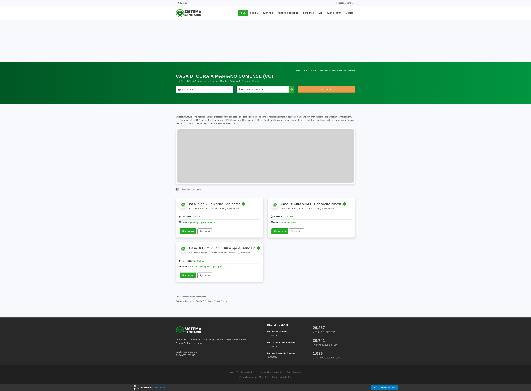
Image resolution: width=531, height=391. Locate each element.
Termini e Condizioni (246, 372)
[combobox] (204, 89)
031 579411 (197, 216)
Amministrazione (294, 372)
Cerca (328, 89)
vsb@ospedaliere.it (288, 222)
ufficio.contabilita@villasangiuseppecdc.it (207, 266)
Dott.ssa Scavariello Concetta (281, 353)
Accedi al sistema (345, 3)
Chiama (206, 231)
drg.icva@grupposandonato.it (202, 222)
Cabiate (208, 301)
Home (230, 372)
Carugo (179, 301)
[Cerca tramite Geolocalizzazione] (291, 89)
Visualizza (189, 231)
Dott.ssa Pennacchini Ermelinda (282, 342)
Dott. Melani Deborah (277, 331)
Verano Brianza (220, 301)
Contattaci (184, 3)
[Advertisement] (265, 41)
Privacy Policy (264, 372)
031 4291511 (289, 216)
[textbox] (204, 89)
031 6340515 (197, 260)
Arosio (199, 301)
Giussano (189, 301)
